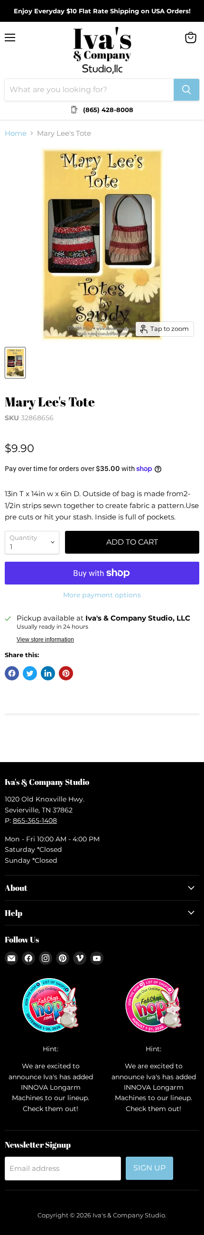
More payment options (102, 595)
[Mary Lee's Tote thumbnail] (15, 363)
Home (16, 133)
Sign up (149, 1167)
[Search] (186, 90)
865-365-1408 (35, 820)
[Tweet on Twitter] (30, 673)
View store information (45, 639)
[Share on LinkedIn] (48, 673)
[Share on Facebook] (12, 673)
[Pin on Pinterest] (66, 673)
